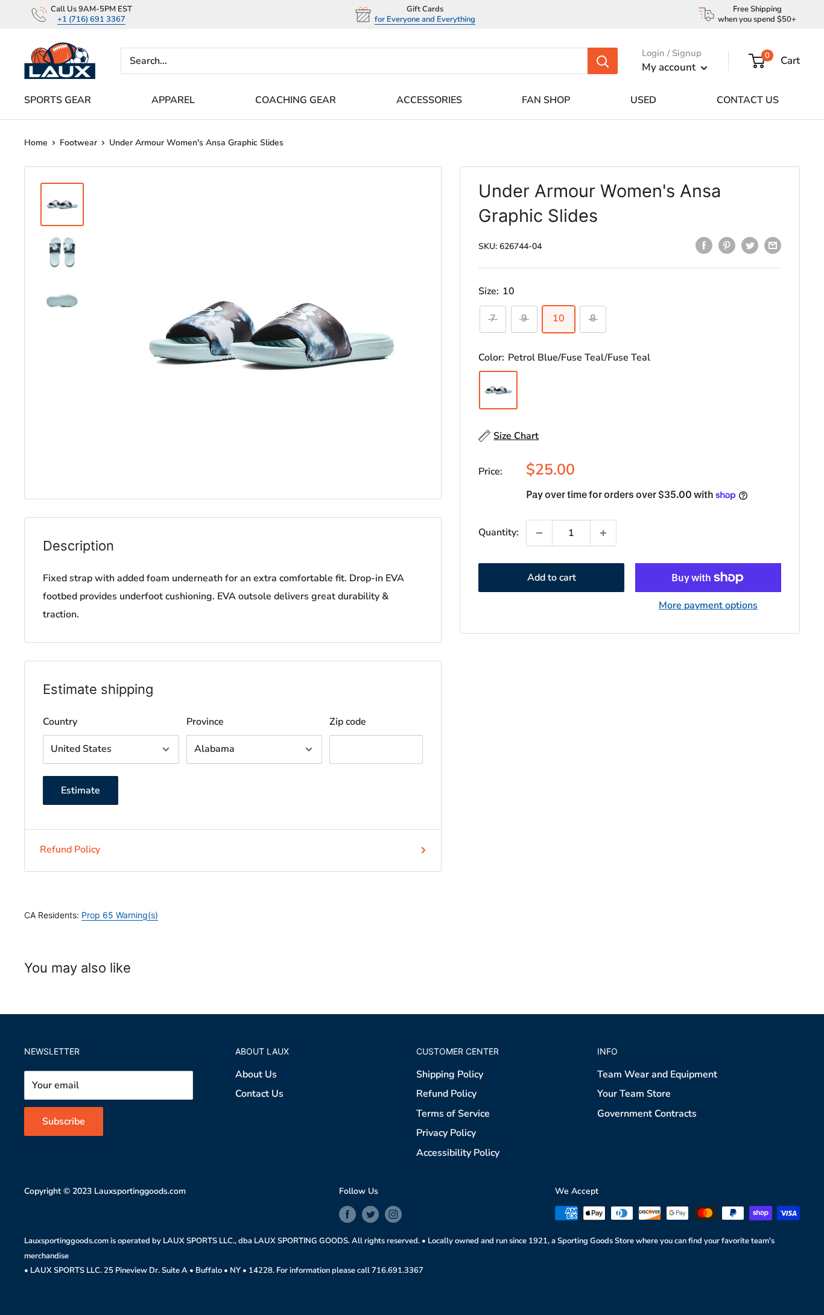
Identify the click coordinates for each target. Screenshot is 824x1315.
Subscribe (412, 735)
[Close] (551, 541)
